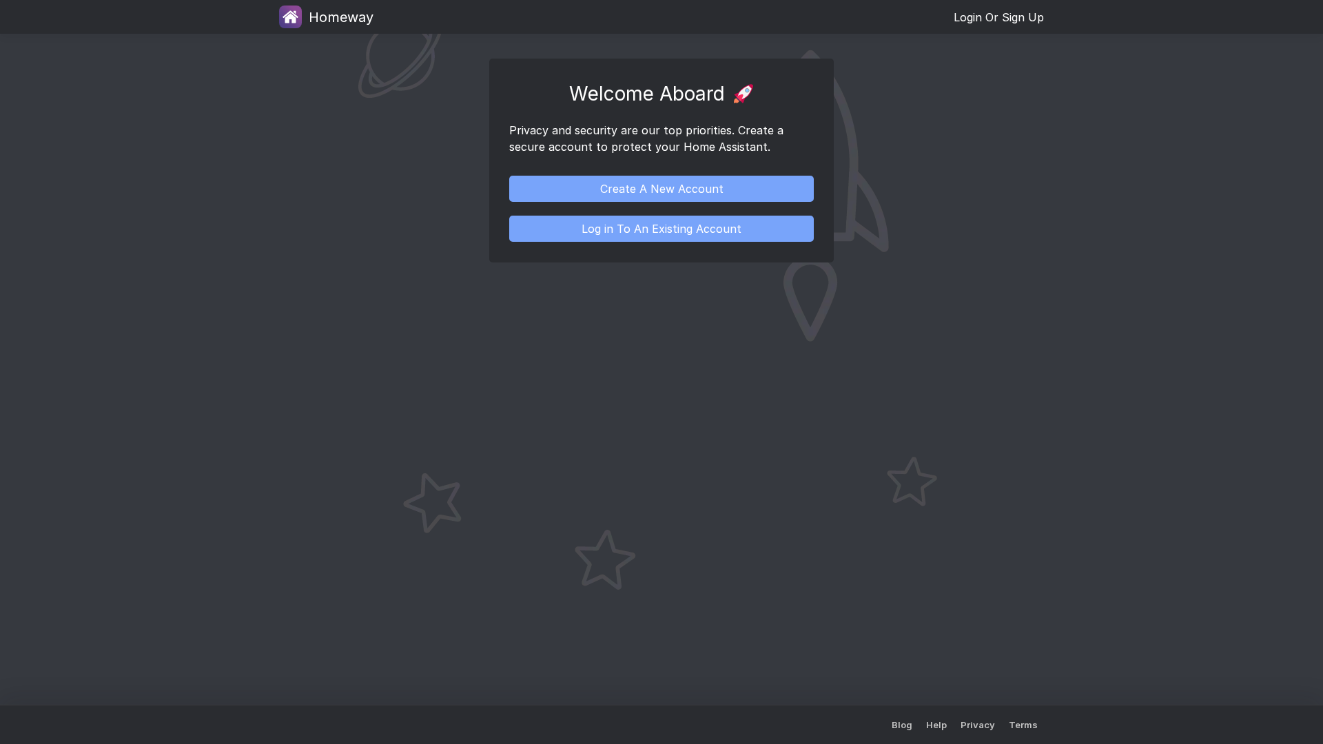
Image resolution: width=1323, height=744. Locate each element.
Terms (1023, 724)
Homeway (341, 17)
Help (936, 724)
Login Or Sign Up (999, 17)
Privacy (978, 724)
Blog (902, 724)
